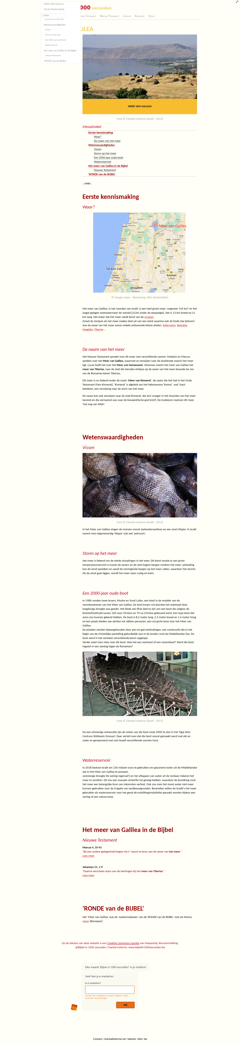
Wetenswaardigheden (55, 25)
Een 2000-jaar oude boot (55, 40)
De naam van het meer (54, 19)
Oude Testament (87, 16)
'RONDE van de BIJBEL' (55, 61)
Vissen (48, 30)
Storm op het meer (53, 35)
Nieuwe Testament (109, 16)
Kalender (139, 16)
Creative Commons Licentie (123, 943)
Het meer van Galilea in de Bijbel (60, 50)
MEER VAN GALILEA (54, 4)
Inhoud (127, 16)
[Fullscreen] (237, 2)
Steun (151, 16)
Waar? (98, 136)
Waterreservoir (51, 45)
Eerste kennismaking (54, 9)
